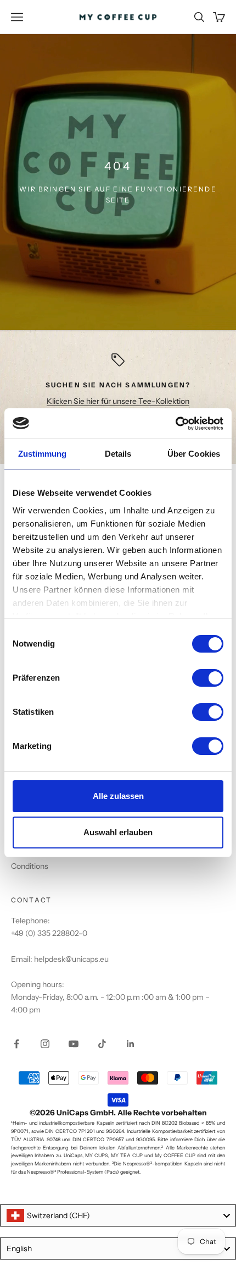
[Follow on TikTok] (102, 1043)
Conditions (29, 866)
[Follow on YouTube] (73, 1043)
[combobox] (118, 1215)
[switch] (207, 678)
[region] (118, 387)
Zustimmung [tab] (42, 453)
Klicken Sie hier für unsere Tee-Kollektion (118, 401)
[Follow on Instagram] (45, 1043)
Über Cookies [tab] (193, 453)
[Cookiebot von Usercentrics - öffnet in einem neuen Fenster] (175, 424)
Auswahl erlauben (118, 832)
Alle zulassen (118, 796)
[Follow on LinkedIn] (130, 1043)
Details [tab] (118, 453)
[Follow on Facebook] (16, 1043)
